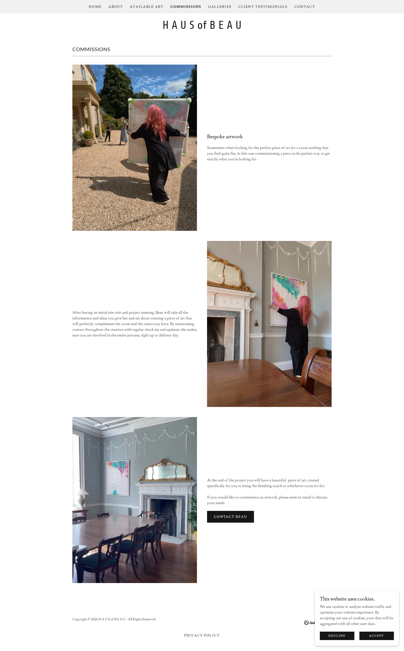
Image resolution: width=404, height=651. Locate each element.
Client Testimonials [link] (262, 7)
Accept (376, 636)
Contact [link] (304, 7)
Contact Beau (230, 517)
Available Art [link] (147, 7)
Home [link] (95, 7)
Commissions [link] (185, 7)
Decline (337, 636)
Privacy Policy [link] (202, 635)
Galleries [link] (220, 7)
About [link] (115, 7)
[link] (202, 27)
